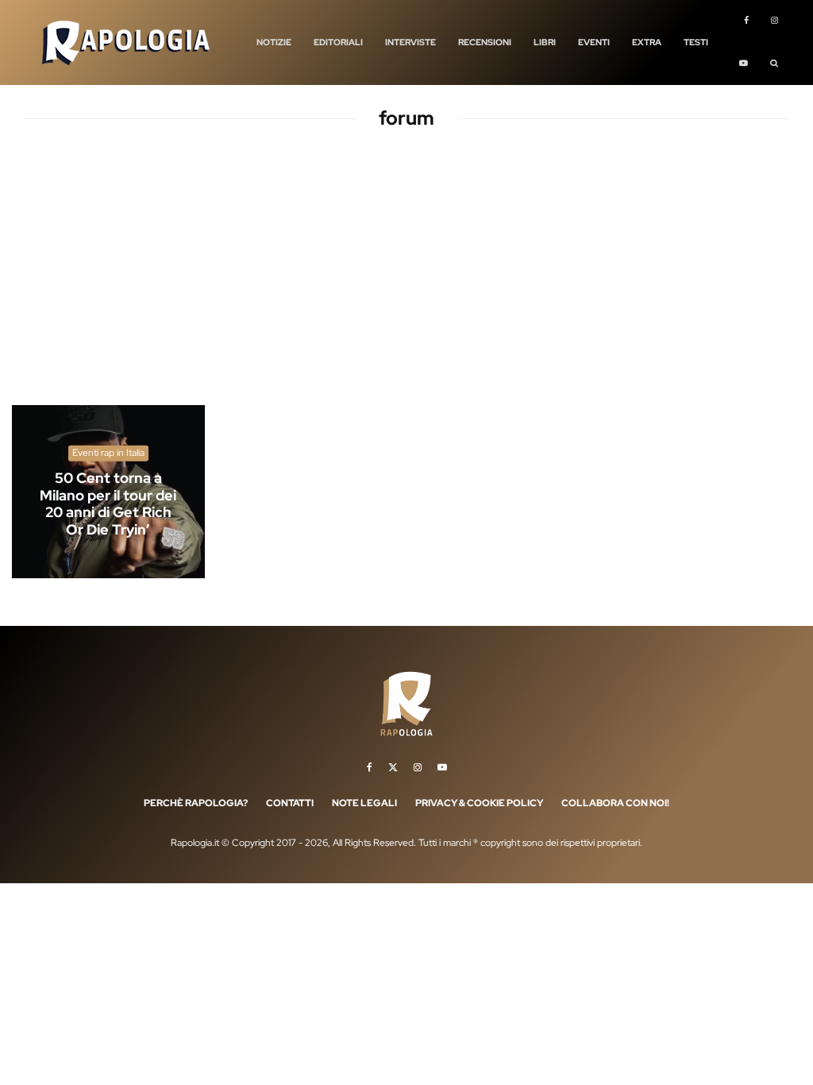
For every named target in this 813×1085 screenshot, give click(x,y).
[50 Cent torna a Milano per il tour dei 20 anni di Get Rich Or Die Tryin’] (108, 491)
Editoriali (338, 42)
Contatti (290, 803)
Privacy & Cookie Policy (479, 803)
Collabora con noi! (615, 803)
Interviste (410, 42)
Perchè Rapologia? (196, 803)
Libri (545, 42)
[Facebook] (746, 21)
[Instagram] (774, 21)
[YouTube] (743, 64)
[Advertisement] (406, 281)
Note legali (364, 803)
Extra (646, 42)
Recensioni (484, 42)
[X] (393, 767)
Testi (696, 42)
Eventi (594, 42)
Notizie (273, 42)
